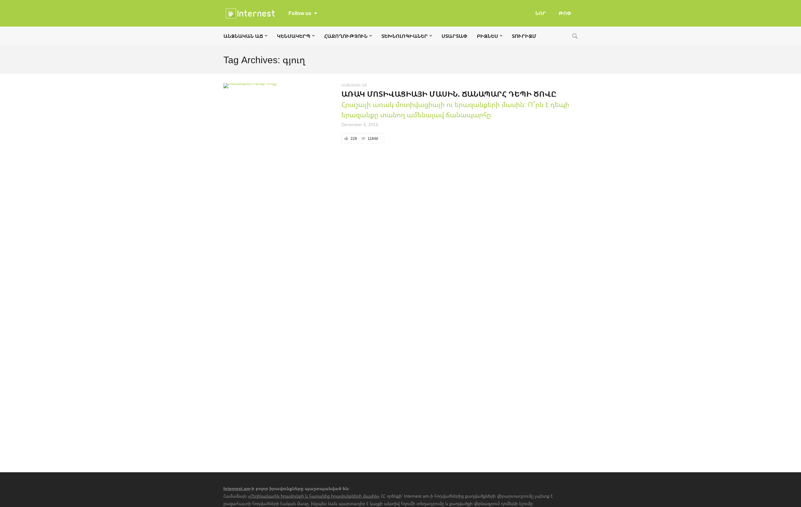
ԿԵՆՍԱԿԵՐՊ (293, 36)
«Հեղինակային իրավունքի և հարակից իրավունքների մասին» (314, 496)
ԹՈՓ (565, 13)
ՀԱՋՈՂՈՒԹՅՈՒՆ (346, 36)
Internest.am (236, 488)
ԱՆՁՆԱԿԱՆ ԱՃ (243, 36)
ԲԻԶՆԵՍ (487, 36)
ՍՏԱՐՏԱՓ (454, 36)
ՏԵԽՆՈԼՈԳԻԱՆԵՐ (404, 36)
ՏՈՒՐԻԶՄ (524, 36)
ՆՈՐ (540, 13)
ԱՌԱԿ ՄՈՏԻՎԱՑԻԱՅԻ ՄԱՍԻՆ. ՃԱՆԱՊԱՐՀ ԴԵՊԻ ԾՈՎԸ (448, 94)
